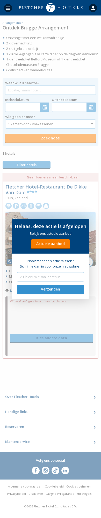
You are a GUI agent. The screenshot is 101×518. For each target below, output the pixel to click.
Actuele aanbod (50, 243)
